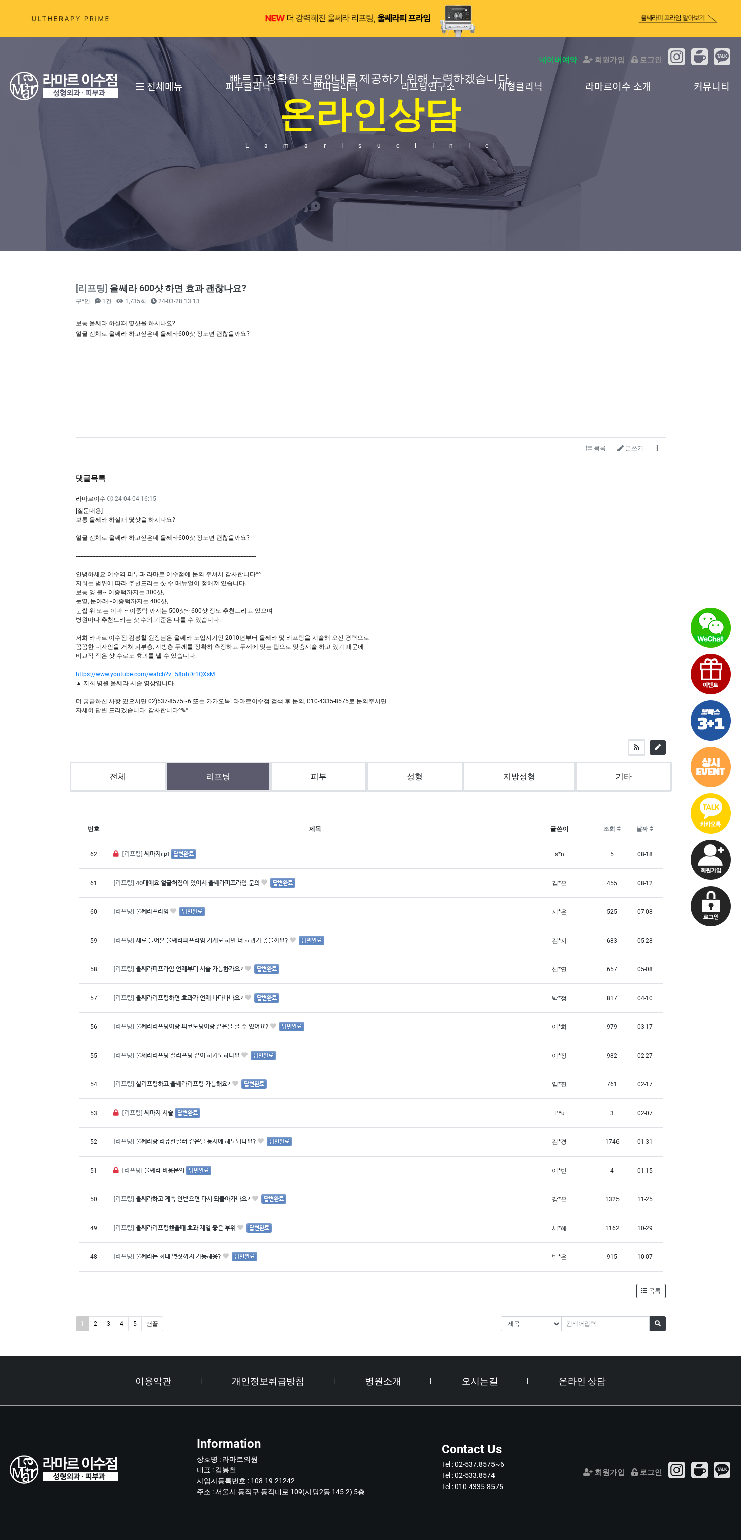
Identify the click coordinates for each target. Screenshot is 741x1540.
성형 (415, 776)
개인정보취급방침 (268, 1381)
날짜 (643, 828)
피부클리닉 (248, 86)
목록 (599, 448)
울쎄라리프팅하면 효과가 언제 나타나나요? (190, 997)
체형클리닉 (520, 86)
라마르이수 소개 (618, 86)
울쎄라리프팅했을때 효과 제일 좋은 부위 (186, 1227)
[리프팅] (133, 853)
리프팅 (218, 776)
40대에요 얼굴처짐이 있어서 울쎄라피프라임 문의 (198, 882)
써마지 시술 (159, 1112)
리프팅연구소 (428, 86)
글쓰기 (633, 448)
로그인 (650, 59)
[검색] (658, 1323)
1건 (106, 301)
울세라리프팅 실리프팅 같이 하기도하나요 (188, 1055)
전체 (118, 776)
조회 (610, 828)
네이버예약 (558, 59)
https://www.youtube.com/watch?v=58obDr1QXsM (145, 674)
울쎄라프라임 (153, 911)
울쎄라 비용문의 (165, 1170)
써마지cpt (157, 853)
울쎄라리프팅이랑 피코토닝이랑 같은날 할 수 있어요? (203, 1026)
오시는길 (480, 1381)
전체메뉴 (163, 86)
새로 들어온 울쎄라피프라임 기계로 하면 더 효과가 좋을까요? (213, 940)
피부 (319, 776)
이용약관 (153, 1381)
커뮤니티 (712, 86)
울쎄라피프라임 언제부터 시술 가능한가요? (190, 968)
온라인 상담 (582, 1381)
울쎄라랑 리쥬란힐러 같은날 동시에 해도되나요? (197, 1141)
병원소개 (383, 1381)
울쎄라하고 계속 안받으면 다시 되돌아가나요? (194, 1198)
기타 (623, 776)
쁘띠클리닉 (335, 86)
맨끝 (152, 1323)
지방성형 (519, 776)
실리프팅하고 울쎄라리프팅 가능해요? (184, 1083)
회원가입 (609, 59)
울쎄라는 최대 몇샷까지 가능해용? (179, 1256)
